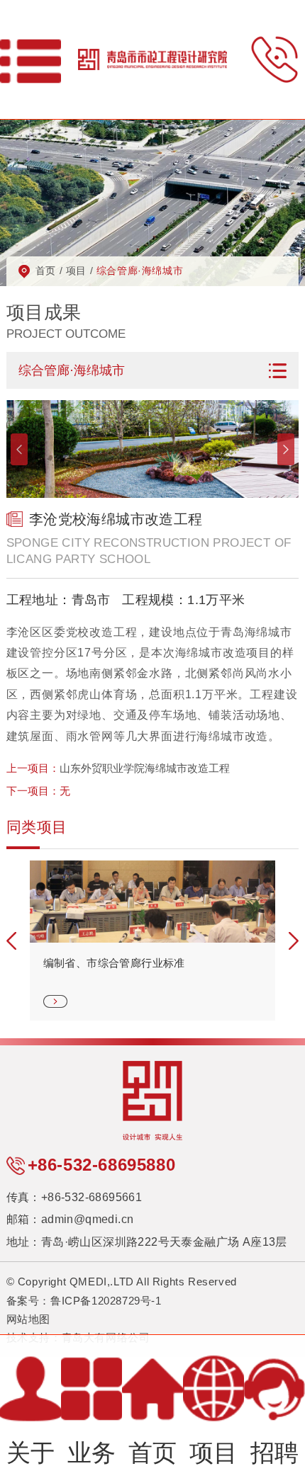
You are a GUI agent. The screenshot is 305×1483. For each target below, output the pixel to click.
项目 (76, 270)
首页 (45, 270)
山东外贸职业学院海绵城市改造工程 (145, 768)
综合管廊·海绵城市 (139, 270)
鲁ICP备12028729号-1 (106, 1301)
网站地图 (28, 1319)
